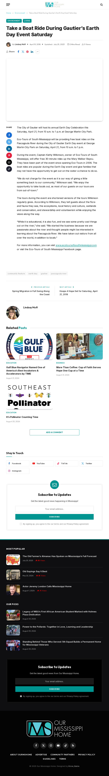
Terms (62, 759)
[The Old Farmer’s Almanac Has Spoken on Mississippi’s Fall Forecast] (13, 559)
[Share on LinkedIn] (32, 51)
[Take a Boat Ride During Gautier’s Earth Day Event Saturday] (54, 89)
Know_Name (73, 766)
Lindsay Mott (20, 44)
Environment (14, 21)
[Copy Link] (9, 169)
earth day (33, 273)
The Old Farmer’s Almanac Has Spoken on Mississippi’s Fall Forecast (60, 556)
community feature (16, 273)
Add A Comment (54, 432)
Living (27, 21)
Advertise (41, 754)
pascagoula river (58, 273)
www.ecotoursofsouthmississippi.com (76, 245)
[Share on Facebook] (18, 51)
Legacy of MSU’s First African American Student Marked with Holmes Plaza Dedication (60, 613)
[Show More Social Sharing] (37, 51)
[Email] (9, 162)
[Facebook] (9, 135)
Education (11, 363)
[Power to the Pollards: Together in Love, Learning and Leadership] (13, 630)
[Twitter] (9, 142)
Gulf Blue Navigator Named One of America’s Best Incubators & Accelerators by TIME (25, 370)
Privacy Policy (73, 524)
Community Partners (63, 754)
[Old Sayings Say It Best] (13, 575)
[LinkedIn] (9, 148)
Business (60, 363)
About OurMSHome (21, 754)
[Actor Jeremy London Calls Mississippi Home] (13, 590)
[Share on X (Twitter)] (23, 51)
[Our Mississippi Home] (54, 4)
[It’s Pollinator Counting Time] (29, 396)
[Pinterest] (9, 155)
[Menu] (8, 4)
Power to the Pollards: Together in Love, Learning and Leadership (58, 626)
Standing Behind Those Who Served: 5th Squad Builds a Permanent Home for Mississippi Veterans (62, 643)
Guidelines (49, 759)
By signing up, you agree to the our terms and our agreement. (56, 524)
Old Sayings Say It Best (35, 571)
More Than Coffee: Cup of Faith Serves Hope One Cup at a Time (78, 369)
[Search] (101, 4)
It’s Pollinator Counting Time (22, 417)
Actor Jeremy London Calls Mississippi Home (47, 586)
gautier (44, 273)
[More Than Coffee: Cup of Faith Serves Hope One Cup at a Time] (79, 346)
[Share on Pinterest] (27, 51)
